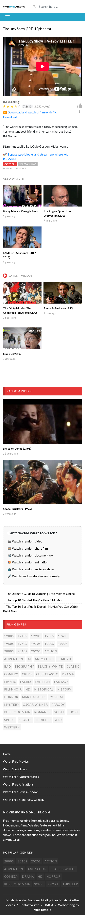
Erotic (10, 681)
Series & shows (27, 164)
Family (25, 681)
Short (73, 712)
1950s (9, 643)
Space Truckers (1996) (17, 508)
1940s (63, 636)
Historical (44, 689)
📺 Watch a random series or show (31, 569)
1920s (36, 636)
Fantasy (61, 681)
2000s (9, 651)
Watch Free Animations (18, 784)
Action (50, 651)
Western (12, 727)
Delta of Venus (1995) (17, 448)
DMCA (48, 905)
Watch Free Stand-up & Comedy (23, 799)
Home (7, 754)
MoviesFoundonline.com (22, 900)
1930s (49, 636)
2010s (22, 651)
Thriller (43, 720)
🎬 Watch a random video (25, 541)
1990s (63, 643)
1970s (36, 643)
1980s (49, 643)
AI (29, 659)
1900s (9, 636)
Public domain (17, 712)
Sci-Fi (59, 712)
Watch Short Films (15, 769)
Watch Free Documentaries (21, 776)
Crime (27, 674)
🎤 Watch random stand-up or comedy (34, 576)
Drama (68, 674)
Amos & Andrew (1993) (58, 308)
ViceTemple (42, 909)
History (64, 689)
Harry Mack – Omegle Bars (20, 211)
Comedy (11, 674)
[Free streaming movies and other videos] (14, 6)
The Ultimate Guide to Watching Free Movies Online (40, 593)
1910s (22, 636)
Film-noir (13, 689)
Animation (44, 659)
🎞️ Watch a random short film (28, 548)
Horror (11, 697)
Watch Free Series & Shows (21, 792)
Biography (24, 666)
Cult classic (47, 674)
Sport (9, 720)
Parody (58, 704)
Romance (42, 712)
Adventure (14, 659)
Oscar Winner (35, 704)
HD (28, 689)
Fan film (42, 681)
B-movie (65, 659)
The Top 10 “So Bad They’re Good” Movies (34, 600)
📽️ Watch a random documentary (30, 555)
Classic (73, 666)
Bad (7, 666)
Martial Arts (34, 697)
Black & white (50, 666)
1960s (22, 643)
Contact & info (29, 905)
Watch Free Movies (16, 761)
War (58, 720)
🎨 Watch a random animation (28, 562)
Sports (25, 720)
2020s (36, 651)
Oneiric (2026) (12, 354)
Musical (56, 697)
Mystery (11, 704)
